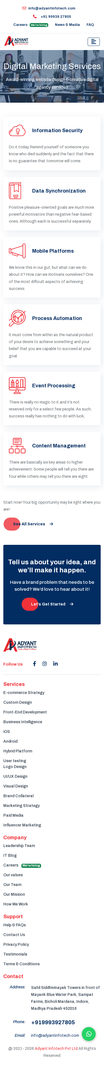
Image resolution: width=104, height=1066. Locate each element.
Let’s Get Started (48, 604)
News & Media (67, 25)
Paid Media (13, 815)
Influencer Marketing (22, 825)
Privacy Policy (16, 944)
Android (10, 741)
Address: (18, 987)
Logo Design (15, 767)
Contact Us (14, 935)
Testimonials (15, 954)
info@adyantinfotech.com (51, 8)
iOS (6, 732)
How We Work (15, 904)
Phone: (19, 1022)
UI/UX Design (15, 776)
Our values (13, 875)
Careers (30, 25)
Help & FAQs (14, 925)
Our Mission (14, 894)
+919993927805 (53, 1022)
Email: (20, 1035)
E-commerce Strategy (23, 693)
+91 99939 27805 (55, 17)
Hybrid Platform (17, 751)
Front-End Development (25, 712)
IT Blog (10, 855)
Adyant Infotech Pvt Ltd (56, 1049)
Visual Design (15, 786)
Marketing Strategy (21, 806)
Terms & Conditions (21, 964)
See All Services (29, 524)
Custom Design (17, 702)
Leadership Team (19, 846)
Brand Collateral (18, 796)
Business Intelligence (22, 722)
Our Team (12, 885)
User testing (14, 761)
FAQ (90, 25)
